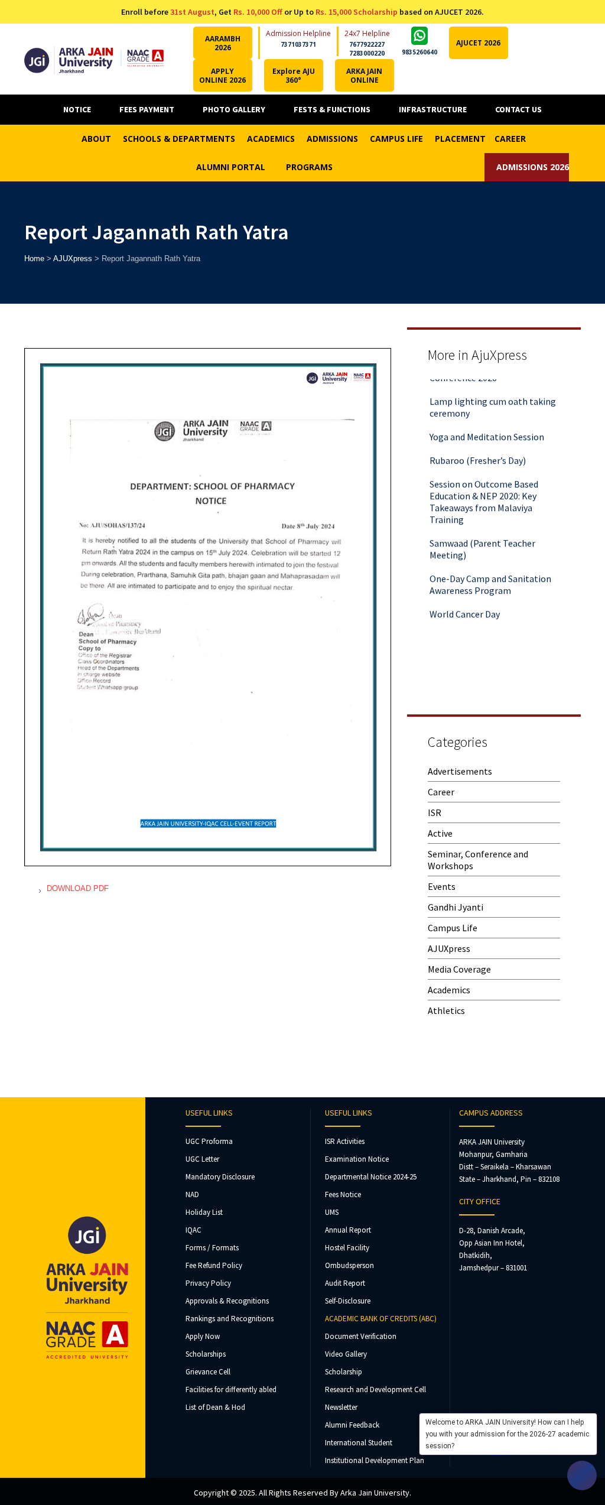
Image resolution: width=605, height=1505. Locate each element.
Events (442, 886)
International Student (358, 1443)
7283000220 (367, 53)
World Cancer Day (465, 603)
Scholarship (343, 1372)
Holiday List (204, 1212)
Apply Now (203, 1336)
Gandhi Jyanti (455, 907)
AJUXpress (449, 948)
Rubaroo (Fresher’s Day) (478, 450)
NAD (192, 1194)
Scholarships (206, 1354)
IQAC (193, 1230)
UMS (332, 1212)
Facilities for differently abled (231, 1389)
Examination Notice (357, 1159)
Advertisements (460, 771)
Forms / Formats (212, 1248)
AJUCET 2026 (478, 43)
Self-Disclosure (347, 1301)
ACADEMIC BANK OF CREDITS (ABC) (381, 1319)
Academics (449, 990)
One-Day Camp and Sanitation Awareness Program (490, 574)
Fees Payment (146, 109)
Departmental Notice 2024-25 (371, 1177)
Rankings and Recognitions (230, 1319)
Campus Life (452, 928)
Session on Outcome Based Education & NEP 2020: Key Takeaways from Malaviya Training (484, 491)
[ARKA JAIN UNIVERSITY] (94, 59)
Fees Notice (343, 1194)
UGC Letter (202, 1159)
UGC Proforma (209, 1141)
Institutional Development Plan (374, 1460)
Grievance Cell (208, 1372)
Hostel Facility (347, 1248)
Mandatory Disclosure (220, 1177)
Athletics (446, 1010)
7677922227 (367, 44)
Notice (77, 109)
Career (441, 792)
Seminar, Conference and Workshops (478, 860)
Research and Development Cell (375, 1389)
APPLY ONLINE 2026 (222, 75)
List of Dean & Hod (215, 1407)
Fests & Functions (332, 109)
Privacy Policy (208, 1283)
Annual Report (348, 1230)
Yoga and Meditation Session (487, 426)
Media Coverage (459, 969)
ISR (434, 812)
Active (440, 833)
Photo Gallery (234, 109)
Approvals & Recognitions (227, 1301)
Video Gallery (346, 1354)
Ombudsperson (349, 1265)
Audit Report (345, 1283)
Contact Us (518, 109)
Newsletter (341, 1407)
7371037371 (298, 44)
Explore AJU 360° (293, 75)
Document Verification (360, 1336)
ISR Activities (345, 1141)
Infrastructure (433, 109)
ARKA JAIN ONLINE (364, 75)
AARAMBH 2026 (222, 43)
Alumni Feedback (352, 1425)
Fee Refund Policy (214, 1265)
